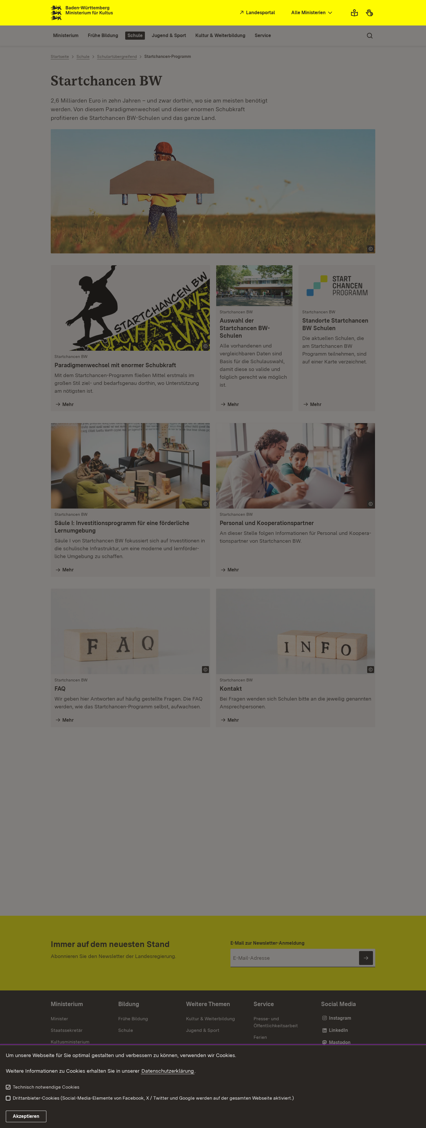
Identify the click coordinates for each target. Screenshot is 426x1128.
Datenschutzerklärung (167, 1071)
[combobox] (312, 13)
